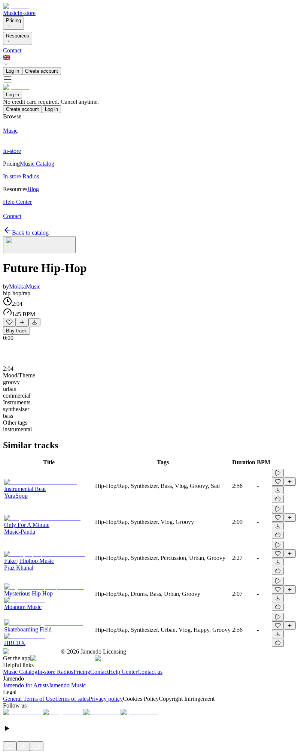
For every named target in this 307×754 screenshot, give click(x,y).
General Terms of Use (29, 699)
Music (10, 13)
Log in (12, 71)
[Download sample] (34, 322)
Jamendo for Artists (26, 685)
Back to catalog (30, 232)
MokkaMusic (24, 286)
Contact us (149, 672)
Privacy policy (106, 699)
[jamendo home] (16, 6)
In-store (27, 13)
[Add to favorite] (9, 322)
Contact (12, 50)
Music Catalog (20, 672)
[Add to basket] (278, 499)
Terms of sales (72, 699)
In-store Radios (55, 672)
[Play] (39, 244)
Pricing (13, 20)
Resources (17, 36)
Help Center (123, 672)
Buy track (16, 331)
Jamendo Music (67, 685)
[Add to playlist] (22, 322)
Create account (41, 71)
